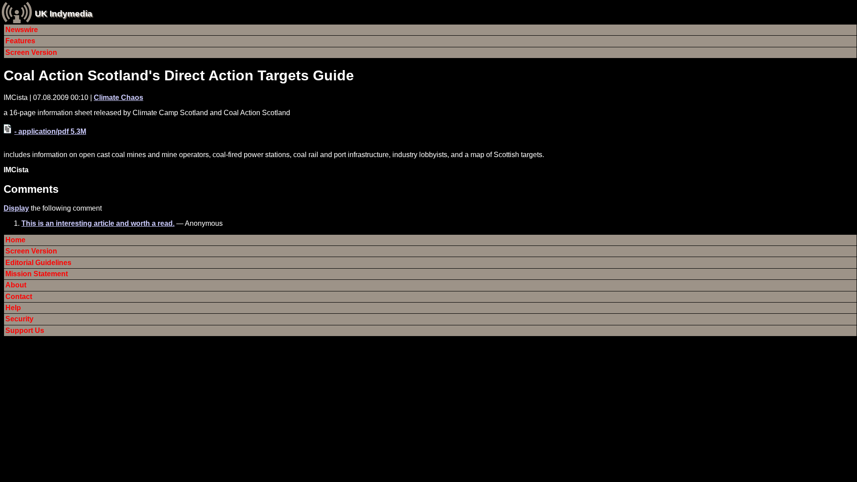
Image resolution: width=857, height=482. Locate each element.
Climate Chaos (118, 97)
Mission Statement (36, 274)
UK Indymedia (63, 13)
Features (20, 41)
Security (19, 319)
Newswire (21, 29)
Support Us (24, 330)
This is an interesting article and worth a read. (98, 223)
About (15, 285)
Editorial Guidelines (38, 262)
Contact (18, 296)
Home (15, 240)
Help (13, 308)
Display (16, 208)
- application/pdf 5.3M (50, 131)
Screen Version (31, 52)
